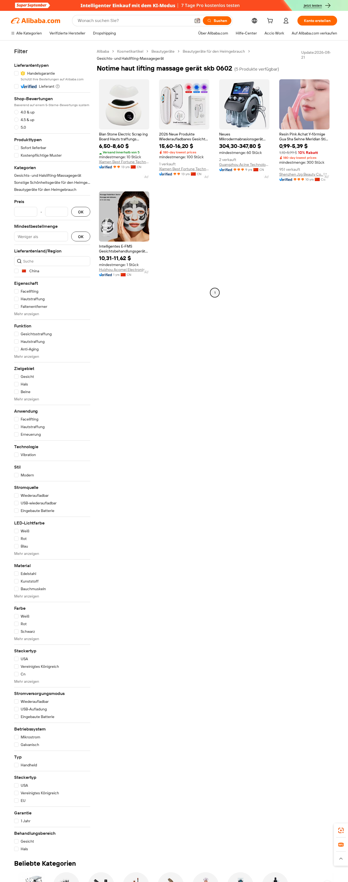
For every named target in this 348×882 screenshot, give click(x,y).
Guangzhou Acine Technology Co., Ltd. (244, 164)
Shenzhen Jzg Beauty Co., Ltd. (304, 174)
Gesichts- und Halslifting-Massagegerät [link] (130, 58)
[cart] (271, 21)
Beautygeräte (163, 51)
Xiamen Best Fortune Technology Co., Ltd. (124, 162)
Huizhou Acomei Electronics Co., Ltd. (124, 269)
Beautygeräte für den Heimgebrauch (214, 51)
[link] (341, 830)
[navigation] (52, 450)
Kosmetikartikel (130, 51)
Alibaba (103, 51)
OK (80, 212)
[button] (197, 20)
